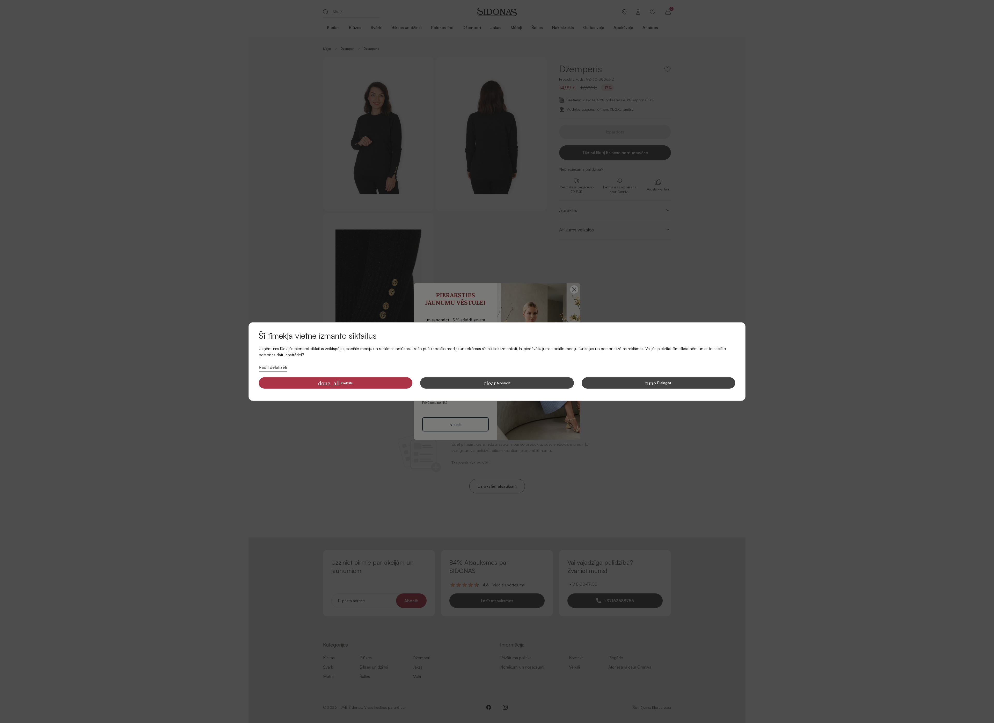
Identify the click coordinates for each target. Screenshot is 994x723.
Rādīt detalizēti (273, 367)
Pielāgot (658, 383)
